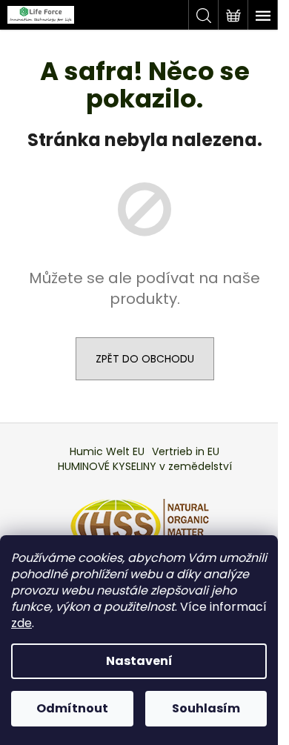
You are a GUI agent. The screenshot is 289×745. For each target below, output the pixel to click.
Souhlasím (206, 708)
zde (21, 623)
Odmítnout (72, 708)
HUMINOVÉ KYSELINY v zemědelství (145, 466)
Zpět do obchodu (145, 358)
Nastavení (139, 660)
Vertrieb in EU (185, 451)
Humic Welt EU (107, 451)
